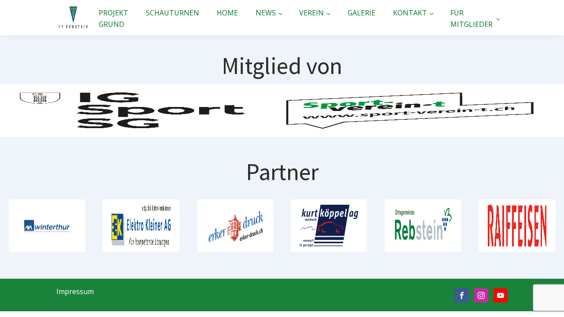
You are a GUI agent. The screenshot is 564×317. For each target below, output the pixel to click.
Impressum (75, 291)
